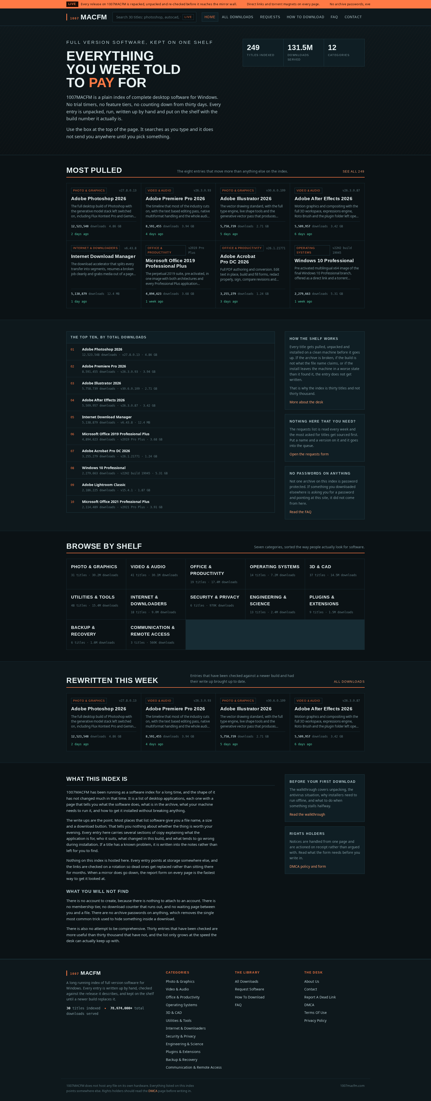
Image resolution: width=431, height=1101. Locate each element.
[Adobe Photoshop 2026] (104, 212)
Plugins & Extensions (183, 1051)
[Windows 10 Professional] (327, 274)
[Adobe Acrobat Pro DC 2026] (253, 274)
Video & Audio (177, 989)
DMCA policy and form (308, 866)
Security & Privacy (181, 1036)
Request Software (249, 989)
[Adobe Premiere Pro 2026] (178, 212)
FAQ (334, 17)
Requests (270, 17)
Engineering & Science (184, 1043)
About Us (311, 981)
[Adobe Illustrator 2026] (253, 212)
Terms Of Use (315, 1012)
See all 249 (354, 171)
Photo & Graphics (180, 981)
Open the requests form (309, 454)
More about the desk (306, 402)
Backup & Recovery (181, 1059)
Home (210, 17)
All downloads (349, 681)
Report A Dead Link (320, 997)
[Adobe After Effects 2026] (327, 212)
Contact (353, 17)
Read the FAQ (301, 511)
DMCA (309, 1004)
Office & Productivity (183, 997)
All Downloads (238, 17)
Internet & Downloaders (186, 1028)
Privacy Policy (315, 1020)
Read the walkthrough (307, 814)
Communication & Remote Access (194, 1067)
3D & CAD (174, 1012)
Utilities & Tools (179, 1020)
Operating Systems (181, 1004)
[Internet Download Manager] (104, 274)
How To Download (305, 17)
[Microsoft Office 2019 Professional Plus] (178, 274)
